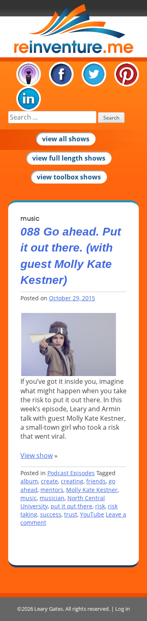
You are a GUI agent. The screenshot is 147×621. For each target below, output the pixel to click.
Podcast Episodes (71, 473)
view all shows (65, 138)
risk (100, 506)
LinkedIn (28, 98)
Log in (122, 608)
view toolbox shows (69, 176)
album (29, 481)
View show (36, 455)
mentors (51, 490)
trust (70, 514)
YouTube (92, 514)
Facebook (61, 74)
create (49, 481)
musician (52, 498)
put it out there (71, 506)
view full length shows (68, 158)
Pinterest (126, 74)
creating (72, 481)
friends (96, 481)
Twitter (94, 74)
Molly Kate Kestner (92, 490)
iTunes (28, 74)
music (28, 498)
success (50, 514)
